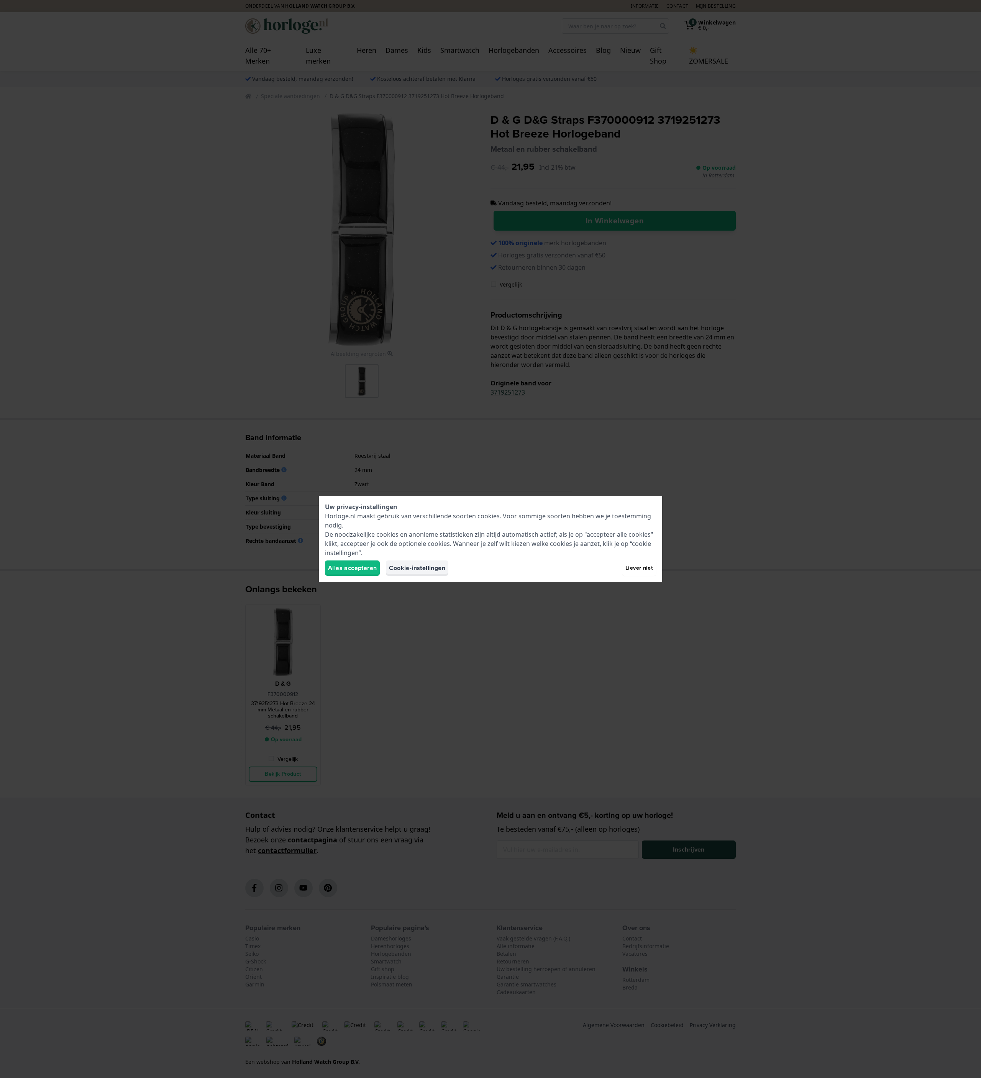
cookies (488, 516)
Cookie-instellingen (417, 568)
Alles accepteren (352, 568)
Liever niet (639, 568)
